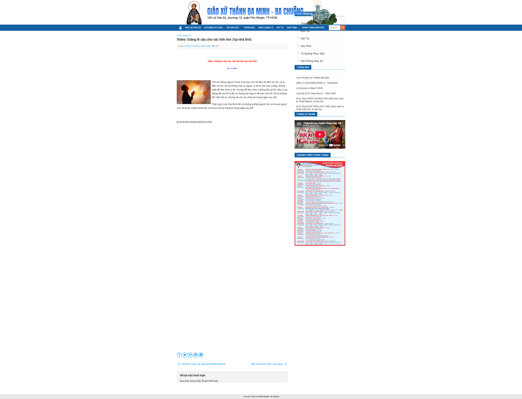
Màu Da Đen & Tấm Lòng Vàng (267, 364)
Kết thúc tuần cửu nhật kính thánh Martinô (203, 364)
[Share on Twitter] (184, 355)
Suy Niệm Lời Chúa (213, 28)
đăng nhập (195, 381)
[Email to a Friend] (190, 355)
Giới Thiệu (292, 28)
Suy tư (279, 28)
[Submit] (342, 27)
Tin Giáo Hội (232, 28)
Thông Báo (249, 28)
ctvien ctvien (205, 46)
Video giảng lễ (265, 28)
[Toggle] (298, 38)
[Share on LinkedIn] (201, 355)
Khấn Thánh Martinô (313, 28)
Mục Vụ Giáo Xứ (193, 28)
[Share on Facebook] (179, 355)
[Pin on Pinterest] (195, 355)
